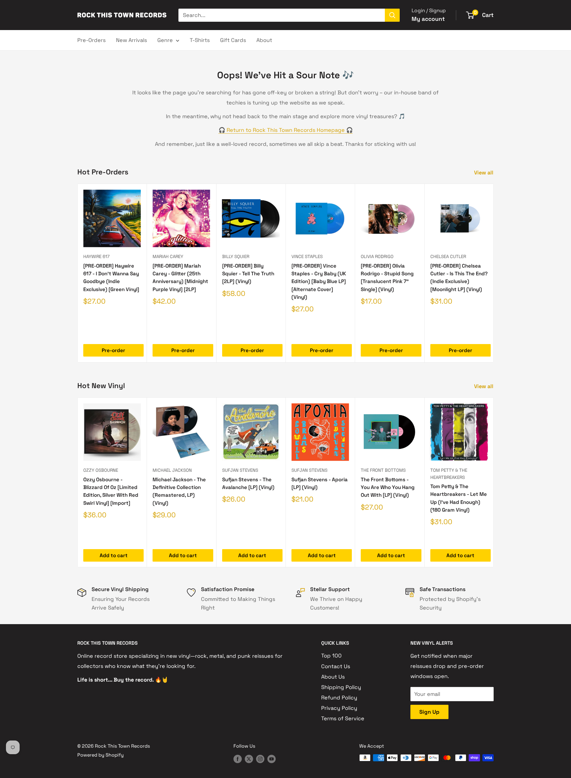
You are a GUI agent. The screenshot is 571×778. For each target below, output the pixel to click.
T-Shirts (200, 40)
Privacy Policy (339, 707)
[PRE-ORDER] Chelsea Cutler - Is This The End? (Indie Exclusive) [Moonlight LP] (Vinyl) (459, 278)
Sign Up (429, 711)
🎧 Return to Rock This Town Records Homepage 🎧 (286, 129)
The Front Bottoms (383, 470)
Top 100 (331, 655)
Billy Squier (235, 256)
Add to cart (114, 555)
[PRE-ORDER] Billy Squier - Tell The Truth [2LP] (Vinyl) (248, 274)
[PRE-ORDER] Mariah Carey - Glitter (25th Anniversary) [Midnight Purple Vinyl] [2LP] (180, 278)
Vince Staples (307, 256)
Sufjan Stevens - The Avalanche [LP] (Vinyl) (248, 483)
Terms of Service (342, 718)
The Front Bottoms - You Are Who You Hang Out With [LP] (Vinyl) (388, 487)
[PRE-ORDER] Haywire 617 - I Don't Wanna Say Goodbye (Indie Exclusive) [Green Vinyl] (111, 278)
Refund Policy (339, 697)
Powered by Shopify (100, 755)
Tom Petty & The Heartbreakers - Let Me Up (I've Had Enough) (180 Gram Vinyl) (458, 498)
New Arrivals (131, 40)
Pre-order (113, 350)
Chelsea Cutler (448, 256)
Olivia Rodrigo (377, 256)
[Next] (494, 273)
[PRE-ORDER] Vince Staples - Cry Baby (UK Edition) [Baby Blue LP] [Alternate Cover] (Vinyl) (318, 281)
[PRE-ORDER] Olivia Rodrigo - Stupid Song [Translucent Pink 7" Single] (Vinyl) (387, 278)
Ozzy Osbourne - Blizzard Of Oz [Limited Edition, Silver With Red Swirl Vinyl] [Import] (110, 491)
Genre (165, 40)
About (264, 40)
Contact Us (335, 666)
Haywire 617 (96, 256)
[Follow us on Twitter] (249, 758)
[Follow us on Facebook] (237, 758)
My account (428, 19)
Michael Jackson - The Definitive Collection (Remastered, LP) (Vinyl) (179, 491)
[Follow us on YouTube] (271, 758)
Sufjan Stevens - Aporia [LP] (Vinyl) (319, 483)
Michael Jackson (172, 470)
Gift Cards (233, 40)
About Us (333, 676)
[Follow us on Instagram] (260, 758)
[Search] (392, 15)
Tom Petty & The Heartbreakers (448, 473)
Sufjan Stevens (240, 470)
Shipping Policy (341, 687)
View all (484, 172)
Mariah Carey (168, 256)
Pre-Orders (91, 40)
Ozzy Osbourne (100, 470)
